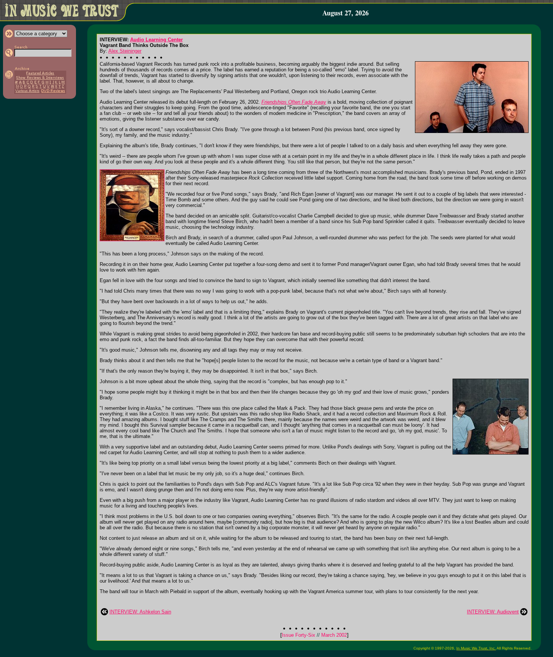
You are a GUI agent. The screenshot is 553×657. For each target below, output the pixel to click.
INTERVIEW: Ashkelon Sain (140, 612)
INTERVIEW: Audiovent (493, 612)
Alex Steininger (124, 51)
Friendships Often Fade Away (293, 102)
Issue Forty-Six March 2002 (314, 635)
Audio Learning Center (156, 39)
